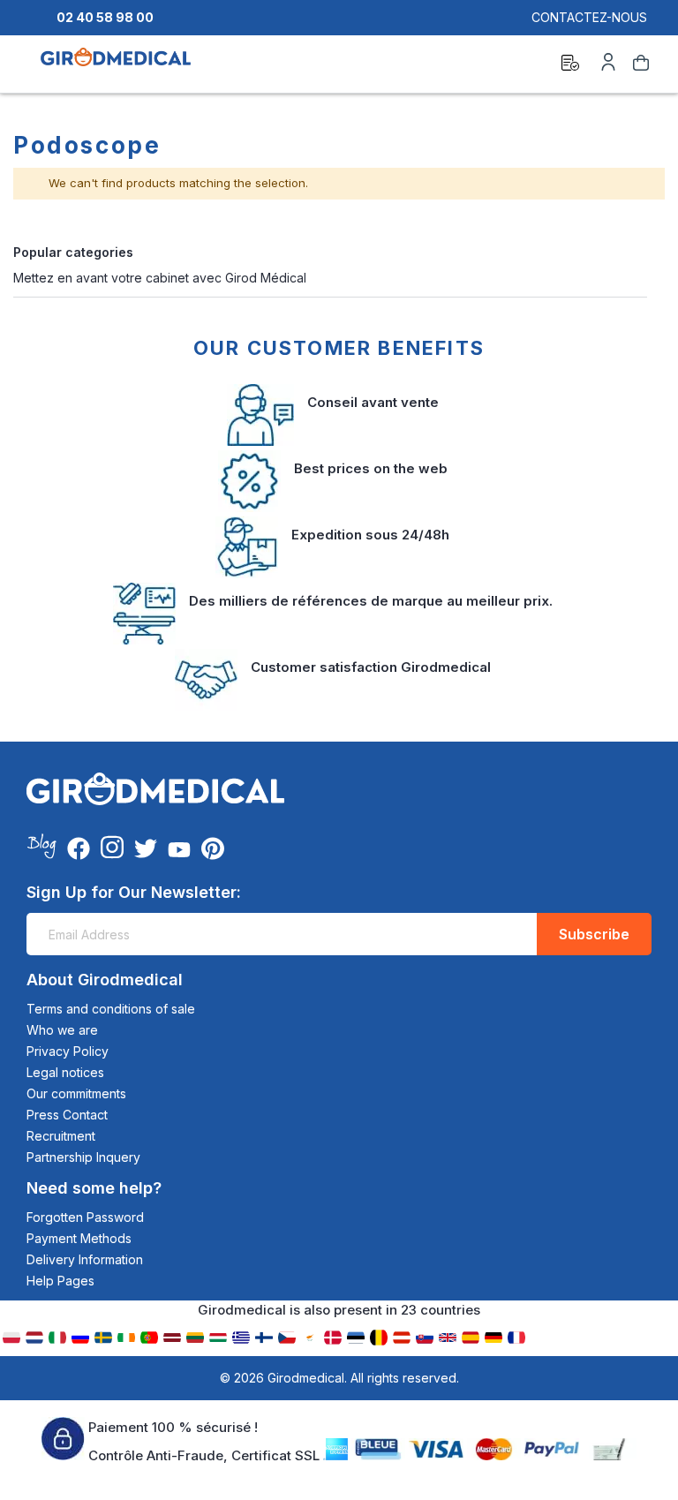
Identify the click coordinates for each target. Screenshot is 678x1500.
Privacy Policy (67, 1051)
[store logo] (116, 65)
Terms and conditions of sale (110, 1008)
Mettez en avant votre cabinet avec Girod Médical (159, 277)
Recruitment (60, 1135)
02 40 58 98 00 (105, 17)
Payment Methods (79, 1238)
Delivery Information (84, 1259)
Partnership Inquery (83, 1157)
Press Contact (67, 1114)
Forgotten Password (85, 1217)
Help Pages (60, 1280)
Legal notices (65, 1072)
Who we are (62, 1029)
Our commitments (76, 1093)
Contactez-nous (589, 17)
